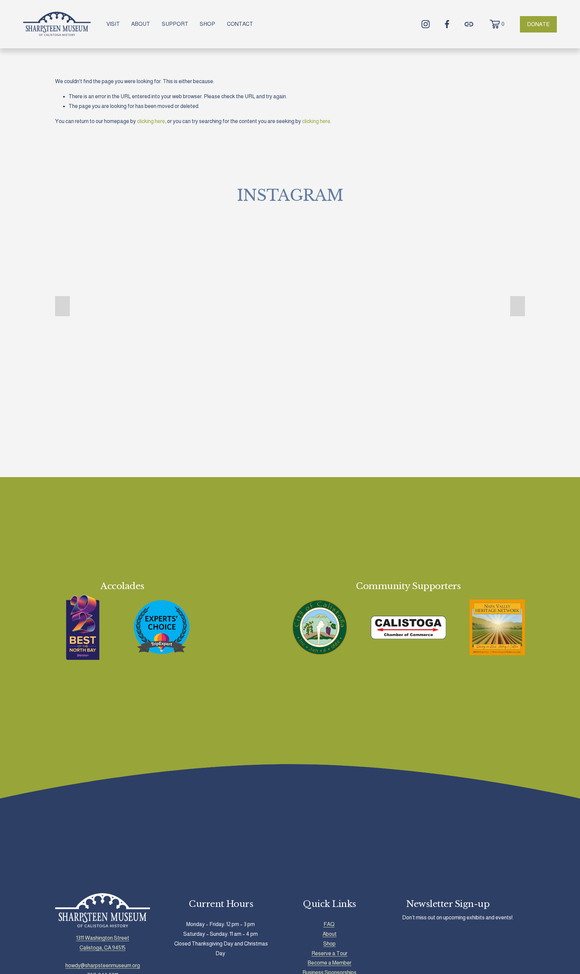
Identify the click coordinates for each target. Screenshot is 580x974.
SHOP (207, 24)
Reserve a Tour (329, 953)
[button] (62, 306)
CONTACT (240, 24)
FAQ (329, 924)
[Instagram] (426, 24)
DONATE (538, 24)
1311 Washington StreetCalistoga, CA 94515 (102, 943)
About (330, 934)
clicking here (151, 121)
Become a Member (329, 963)
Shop (329, 944)
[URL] (469, 24)
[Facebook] (447, 24)
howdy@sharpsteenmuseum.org (102, 965)
